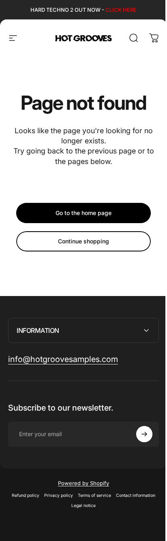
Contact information (132, 495)
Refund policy (22, 495)
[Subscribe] (138, 434)
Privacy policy (55, 495)
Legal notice (81, 505)
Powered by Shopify (80, 483)
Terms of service (91, 495)
